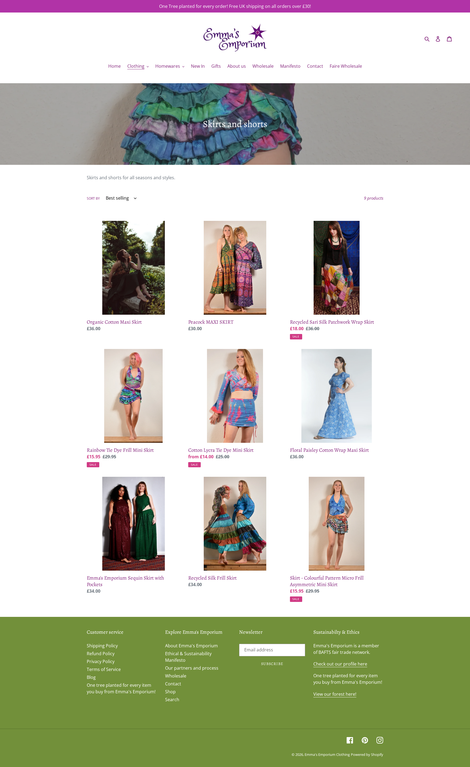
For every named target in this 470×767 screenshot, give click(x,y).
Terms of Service (104, 669)
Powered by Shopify (367, 754)
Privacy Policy (101, 661)
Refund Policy (101, 654)
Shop (170, 692)
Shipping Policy (102, 646)
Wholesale (175, 676)
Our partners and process (191, 668)
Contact (173, 684)
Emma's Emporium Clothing (327, 754)
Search (172, 700)
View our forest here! (334, 694)
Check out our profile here (340, 664)
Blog (91, 677)
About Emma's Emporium (191, 646)
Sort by (93, 198)
